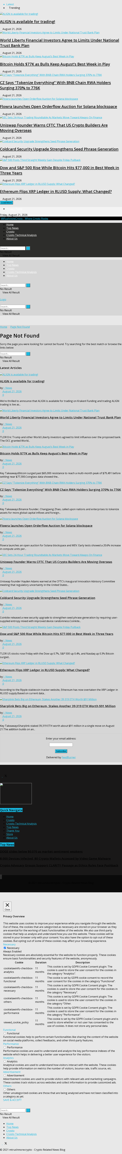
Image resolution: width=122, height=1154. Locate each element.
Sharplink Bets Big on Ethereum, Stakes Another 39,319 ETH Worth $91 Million (57, 706)
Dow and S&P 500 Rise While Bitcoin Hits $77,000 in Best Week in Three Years (56, 634)
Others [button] (7, 1086)
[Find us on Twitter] (5, 776)
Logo (3, 299)
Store (9, 834)
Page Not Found (20, 327)
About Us (11, 238)
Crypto (10, 231)
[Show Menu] (1, 296)
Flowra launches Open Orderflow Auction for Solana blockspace (58, 106)
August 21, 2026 (12, 391)
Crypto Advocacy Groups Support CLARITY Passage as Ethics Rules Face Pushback (59, 865)
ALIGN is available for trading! (27, 21)
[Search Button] (1, 244)
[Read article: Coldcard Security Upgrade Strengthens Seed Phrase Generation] (61, 591)
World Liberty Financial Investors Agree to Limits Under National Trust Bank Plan (60, 417)
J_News (7, 388)
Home (10, 224)
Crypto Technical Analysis (21, 235)
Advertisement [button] (11, 1072)
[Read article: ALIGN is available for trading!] (61, 374)
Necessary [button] (9, 944)
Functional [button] (9, 1030)
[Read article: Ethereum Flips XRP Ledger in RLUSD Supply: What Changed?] (61, 663)
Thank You (12, 830)
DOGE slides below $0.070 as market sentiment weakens (41, 851)
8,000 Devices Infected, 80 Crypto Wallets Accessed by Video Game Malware (55, 858)
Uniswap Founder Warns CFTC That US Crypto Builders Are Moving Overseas (56, 562)
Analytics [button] (8, 1058)
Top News (12, 228)
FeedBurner (69, 757)
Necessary (13, 948)
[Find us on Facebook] (1, 776)
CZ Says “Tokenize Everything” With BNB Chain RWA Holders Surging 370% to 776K (60, 489)
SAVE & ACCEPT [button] (12, 1100)
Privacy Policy (14, 209)
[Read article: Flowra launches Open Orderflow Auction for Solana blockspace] (61, 519)
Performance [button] (11, 1044)
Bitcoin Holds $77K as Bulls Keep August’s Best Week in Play (55, 64)
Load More (6, 202)
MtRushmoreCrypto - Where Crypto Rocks (24, 218)
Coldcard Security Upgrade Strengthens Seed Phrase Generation (59, 149)
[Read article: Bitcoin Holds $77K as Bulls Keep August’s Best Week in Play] (61, 446)
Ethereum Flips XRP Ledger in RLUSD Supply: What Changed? (56, 191)
